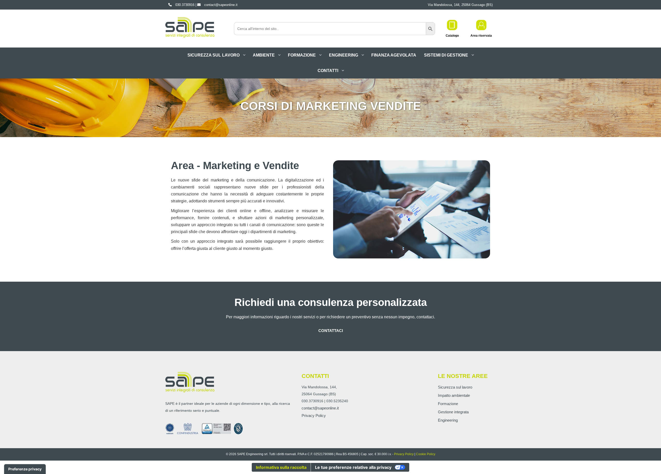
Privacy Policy (314, 415)
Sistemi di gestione (446, 55)
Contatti (328, 70)
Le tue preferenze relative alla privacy (353, 467)
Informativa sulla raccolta (281, 467)
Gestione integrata (453, 412)
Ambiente (264, 55)
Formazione (302, 55)
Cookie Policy (425, 454)
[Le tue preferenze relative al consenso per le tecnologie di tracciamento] (25, 469)
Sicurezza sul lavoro (213, 55)
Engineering (343, 55)
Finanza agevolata (393, 55)
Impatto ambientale (454, 395)
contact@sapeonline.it (320, 408)
